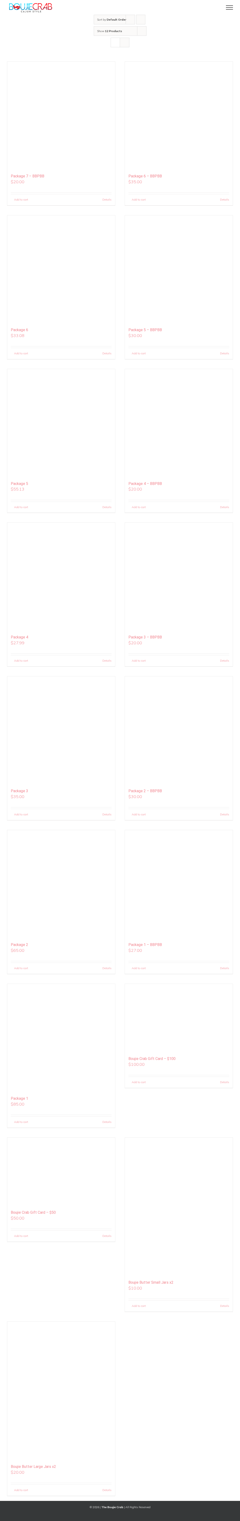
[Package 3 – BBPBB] (179, 576)
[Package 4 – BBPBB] (179, 423)
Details (107, 199)
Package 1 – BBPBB (145, 944)
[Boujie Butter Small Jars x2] (179, 1207)
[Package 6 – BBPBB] (179, 115)
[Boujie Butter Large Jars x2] (61, 1391)
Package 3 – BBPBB (145, 637)
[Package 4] (61, 576)
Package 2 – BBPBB (145, 791)
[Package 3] (61, 730)
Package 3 (19, 791)
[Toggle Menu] (229, 7)
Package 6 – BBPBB (145, 176)
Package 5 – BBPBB (145, 330)
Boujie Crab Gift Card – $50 (33, 1212)
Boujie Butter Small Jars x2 (150, 1282)
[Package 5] (61, 423)
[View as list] (124, 42)
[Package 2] (61, 884)
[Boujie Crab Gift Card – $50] (61, 1172)
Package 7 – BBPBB (27, 176)
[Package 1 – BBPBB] (179, 884)
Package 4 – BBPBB (145, 483)
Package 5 (19, 483)
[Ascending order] (140, 19)
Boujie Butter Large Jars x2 (33, 1466)
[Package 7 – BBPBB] (61, 115)
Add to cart (21, 199)
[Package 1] (61, 1038)
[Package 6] (61, 269)
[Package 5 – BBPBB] (179, 269)
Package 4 (19, 637)
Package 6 (19, 330)
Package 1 (19, 1098)
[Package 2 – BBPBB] (179, 730)
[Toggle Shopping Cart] (213, 7)
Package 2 (19, 944)
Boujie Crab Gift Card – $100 (152, 1058)
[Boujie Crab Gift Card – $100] (179, 1018)
